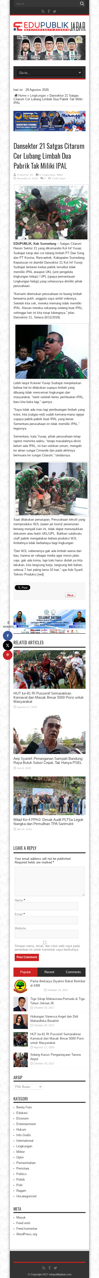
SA (31, 174)
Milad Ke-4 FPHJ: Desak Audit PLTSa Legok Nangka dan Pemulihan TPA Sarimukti (48, 822)
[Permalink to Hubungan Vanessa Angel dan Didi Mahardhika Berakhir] (20, 1028)
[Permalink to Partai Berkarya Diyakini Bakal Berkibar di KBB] (20, 992)
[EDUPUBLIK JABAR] (49, 27)
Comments (73, 972)
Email (19, 914)
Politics (21, 1174)
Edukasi (22, 1113)
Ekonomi (22, 1118)
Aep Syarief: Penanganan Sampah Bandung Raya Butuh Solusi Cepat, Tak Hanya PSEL (47, 760)
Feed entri (23, 1223)
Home (22, 95)
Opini (20, 1157)
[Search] (82, 3)
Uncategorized (26, 1196)
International (24, 1140)
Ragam (21, 1190)
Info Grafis (23, 1135)
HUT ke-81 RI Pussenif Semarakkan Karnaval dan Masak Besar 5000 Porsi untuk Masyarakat (48, 697)
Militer (60, 174)
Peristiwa (22, 1168)
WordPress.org (26, 1234)
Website (20, 928)
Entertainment (26, 1124)
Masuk (21, 1217)
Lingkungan (38, 95)
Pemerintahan (26, 1163)
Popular (25, 972)
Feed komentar (26, 1228)
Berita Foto (24, 1107)
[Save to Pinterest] (7, 655)
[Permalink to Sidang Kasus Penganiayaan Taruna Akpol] (20, 1066)
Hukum (21, 1129)
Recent (49, 972)
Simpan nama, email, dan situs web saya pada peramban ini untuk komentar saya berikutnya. (47, 947)
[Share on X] (7, 645)
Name (19, 900)
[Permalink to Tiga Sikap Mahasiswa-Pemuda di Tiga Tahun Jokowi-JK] (20, 1010)
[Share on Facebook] (7, 635)
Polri (19, 1185)
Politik (20, 1179)
